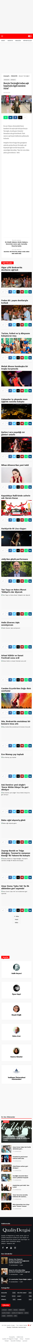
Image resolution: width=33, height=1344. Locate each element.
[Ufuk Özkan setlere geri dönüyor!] (6, 1168)
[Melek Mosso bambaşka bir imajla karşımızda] (16, 378)
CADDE (24, 1299)
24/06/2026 (14, 1265)
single (3, 1315)
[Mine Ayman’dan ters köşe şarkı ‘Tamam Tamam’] (6, 1206)
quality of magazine (17, 1312)
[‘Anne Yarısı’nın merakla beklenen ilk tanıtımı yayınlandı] (6, 1196)
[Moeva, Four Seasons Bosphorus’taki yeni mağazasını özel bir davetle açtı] (4, 1260)
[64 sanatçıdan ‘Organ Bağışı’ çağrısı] (4, 1280)
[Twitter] (7, 1247)
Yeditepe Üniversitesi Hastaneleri (16, 1078)
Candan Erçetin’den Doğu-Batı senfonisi (16, 689)
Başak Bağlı (16, 1015)
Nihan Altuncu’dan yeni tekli (15, 465)
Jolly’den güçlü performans (14, 559)
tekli (15, 1315)
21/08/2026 (17, 1151)
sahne (26, 1312)
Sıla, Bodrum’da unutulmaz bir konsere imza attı (15, 722)
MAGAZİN (6, 79)
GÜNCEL (8, 1299)
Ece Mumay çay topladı (12, 754)
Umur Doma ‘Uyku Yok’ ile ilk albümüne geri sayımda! (15, 887)
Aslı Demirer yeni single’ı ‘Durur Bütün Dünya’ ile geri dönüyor (14, 787)
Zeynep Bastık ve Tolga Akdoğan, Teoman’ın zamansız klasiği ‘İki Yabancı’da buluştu (15, 853)
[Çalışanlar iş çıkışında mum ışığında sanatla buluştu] (16, 411)
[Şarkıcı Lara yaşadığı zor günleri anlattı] (16, 444)
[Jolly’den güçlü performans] (16, 569)
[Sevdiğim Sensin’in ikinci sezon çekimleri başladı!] (6, 1177)
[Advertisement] (16, 17)
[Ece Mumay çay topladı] (16, 764)
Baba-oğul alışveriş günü (13, 820)
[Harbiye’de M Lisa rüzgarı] (16, 538)
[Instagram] (15, 1247)
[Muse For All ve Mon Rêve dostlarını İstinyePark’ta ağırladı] (4, 1271)
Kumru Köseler (16, 1057)
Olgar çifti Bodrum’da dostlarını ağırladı (11, 268)
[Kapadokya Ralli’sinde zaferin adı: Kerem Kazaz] (16, 508)
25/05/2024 (6, 92)
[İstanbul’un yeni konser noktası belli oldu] (6, 1158)
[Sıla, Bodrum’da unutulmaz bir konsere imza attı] (16, 733)
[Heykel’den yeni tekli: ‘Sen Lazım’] (6, 1187)
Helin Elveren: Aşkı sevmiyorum (10, 623)
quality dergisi (6, 1312)
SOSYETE (9, 1315)
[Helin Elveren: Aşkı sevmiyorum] (16, 635)
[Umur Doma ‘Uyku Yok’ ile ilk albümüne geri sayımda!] (16, 898)
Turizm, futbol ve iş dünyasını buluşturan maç (15, 334)
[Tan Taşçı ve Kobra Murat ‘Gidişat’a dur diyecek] (16, 602)
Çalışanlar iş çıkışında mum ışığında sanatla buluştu (14, 400)
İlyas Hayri (16, 994)
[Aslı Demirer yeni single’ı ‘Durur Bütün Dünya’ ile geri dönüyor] (16, 799)
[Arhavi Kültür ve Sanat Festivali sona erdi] (16, 668)
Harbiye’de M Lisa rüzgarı (13, 528)
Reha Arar (16, 1036)
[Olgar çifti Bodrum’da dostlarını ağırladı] (16, 280)
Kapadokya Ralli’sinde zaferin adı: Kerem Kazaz (15, 496)
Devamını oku (11, 1243)
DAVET (24, 1296)
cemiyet (4, 1309)
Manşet (13, 79)
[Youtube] (11, 1247)
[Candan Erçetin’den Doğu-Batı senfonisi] (16, 701)
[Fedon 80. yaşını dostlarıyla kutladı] (16, 313)
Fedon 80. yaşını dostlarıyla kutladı (14, 301)
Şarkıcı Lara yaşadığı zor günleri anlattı (13, 433)
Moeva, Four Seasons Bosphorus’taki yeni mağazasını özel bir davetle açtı (19, 1260)
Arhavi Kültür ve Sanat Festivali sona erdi (12, 656)
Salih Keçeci (17, 973)
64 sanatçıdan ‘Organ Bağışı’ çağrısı (20, 1279)
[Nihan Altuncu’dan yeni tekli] (16, 475)
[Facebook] (2, 1247)
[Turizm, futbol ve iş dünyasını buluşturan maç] (16, 345)
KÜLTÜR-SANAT (24, 1292)
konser (16, 1309)
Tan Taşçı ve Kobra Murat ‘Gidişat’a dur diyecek (13, 590)
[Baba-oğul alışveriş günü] (16, 830)
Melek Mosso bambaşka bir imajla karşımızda (14, 367)
